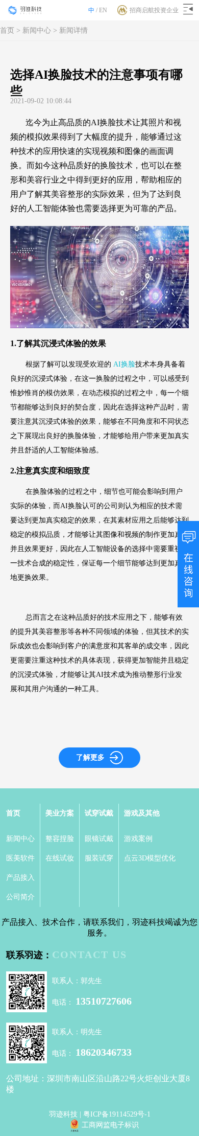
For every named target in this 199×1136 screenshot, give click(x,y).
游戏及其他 (142, 813)
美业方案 (59, 813)
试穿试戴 (99, 813)
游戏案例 (138, 839)
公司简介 (20, 897)
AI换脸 (124, 364)
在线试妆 (59, 858)
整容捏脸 (59, 839)
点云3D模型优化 (150, 858)
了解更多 (90, 757)
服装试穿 (99, 858)
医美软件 (20, 858)
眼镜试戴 (99, 839)
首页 (7, 30)
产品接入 (20, 877)
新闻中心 (36, 30)
